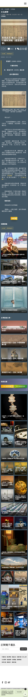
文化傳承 (3, 14)
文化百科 (14, 14)
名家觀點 (14, 659)
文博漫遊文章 (5, 318)
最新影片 (9, 662)
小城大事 (10, 252)
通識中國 (19, 657)
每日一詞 (20, 14)
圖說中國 (9, 14)
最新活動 (14, 662)
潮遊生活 (14, 657)
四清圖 (10, 175)
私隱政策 (10, 693)
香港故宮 (10, 53)
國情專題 (19, 659)
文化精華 (7, 9)
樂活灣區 (4, 279)
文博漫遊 (13, 9)
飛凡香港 (10, 279)
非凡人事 (4, 252)
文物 (3, 53)
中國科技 (4, 657)
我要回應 (14, 218)
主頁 (2, 9)
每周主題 (4, 662)
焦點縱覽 (9, 659)
